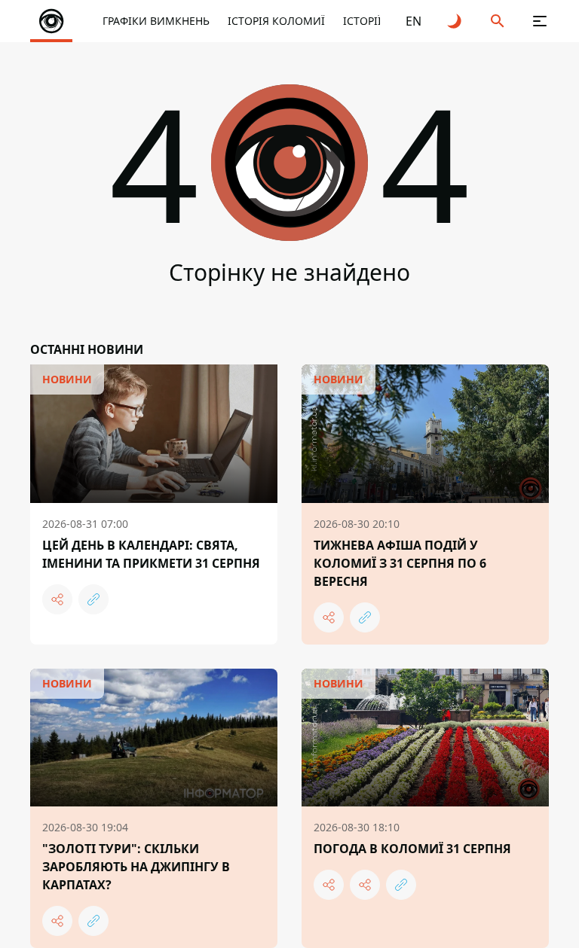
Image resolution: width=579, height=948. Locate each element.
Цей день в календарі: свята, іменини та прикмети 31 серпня (151, 554)
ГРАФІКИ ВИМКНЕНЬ (156, 21)
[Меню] (540, 21)
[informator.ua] (51, 21)
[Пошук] (498, 21)
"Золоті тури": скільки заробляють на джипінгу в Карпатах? (136, 866)
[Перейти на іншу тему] (455, 21)
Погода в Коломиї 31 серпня (412, 848)
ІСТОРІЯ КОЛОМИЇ (276, 21)
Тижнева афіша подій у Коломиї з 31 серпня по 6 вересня (400, 563)
